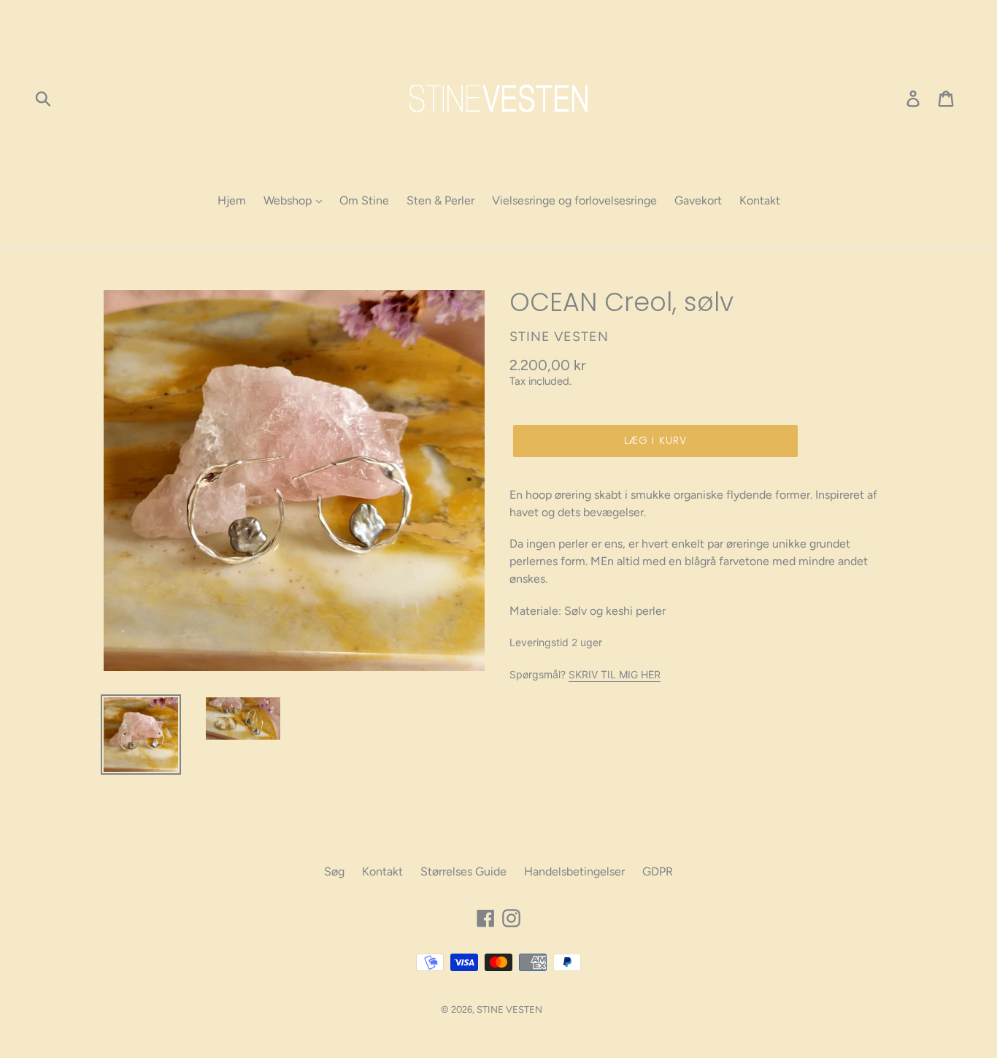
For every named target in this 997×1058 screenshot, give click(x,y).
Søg (334, 871)
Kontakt (759, 200)
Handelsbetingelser (574, 871)
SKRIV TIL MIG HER (615, 674)
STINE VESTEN (509, 1009)
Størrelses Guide (463, 871)
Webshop (289, 200)
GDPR (657, 871)
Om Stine (364, 200)
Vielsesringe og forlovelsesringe (574, 200)
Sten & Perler (440, 200)
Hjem (232, 200)
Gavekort (698, 200)
